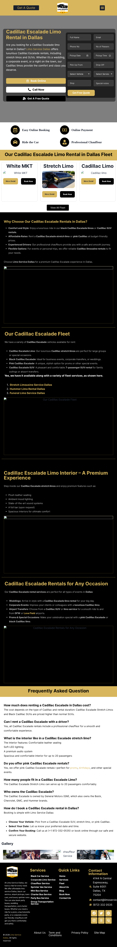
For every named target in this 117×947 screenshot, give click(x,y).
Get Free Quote (81, 93)
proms (74, 767)
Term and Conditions (55, 934)
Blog (61, 890)
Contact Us (65, 898)
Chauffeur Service (40, 883)
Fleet (61, 883)
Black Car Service (40, 876)
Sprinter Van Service (41, 887)
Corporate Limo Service (43, 879)
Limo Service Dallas (38, 49)
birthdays (84, 767)
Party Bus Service (40, 898)
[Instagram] (94, 920)
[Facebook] (94, 913)
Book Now (64, 894)
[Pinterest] (108, 913)
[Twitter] (101, 913)
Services (63, 879)
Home (62, 876)
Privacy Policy (79, 932)
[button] (102, 7)
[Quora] (108, 920)
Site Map (99, 932)
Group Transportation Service (42, 902)
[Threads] (101, 920)
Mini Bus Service (39, 890)
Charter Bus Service (41, 894)
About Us (64, 887)
